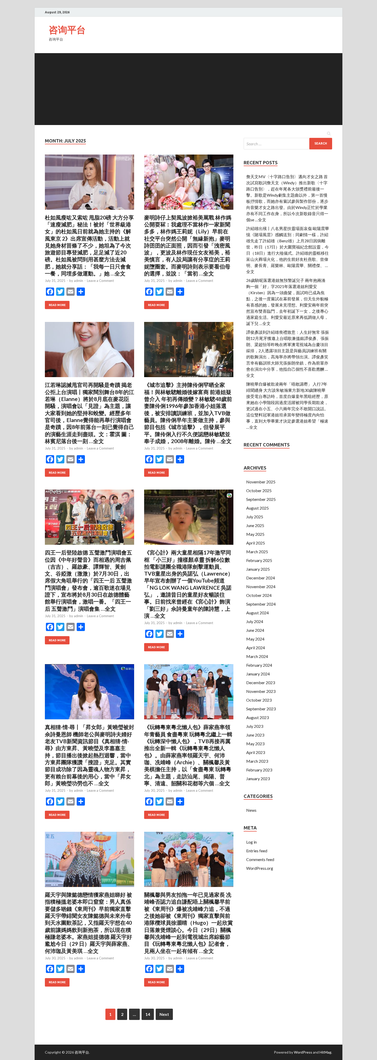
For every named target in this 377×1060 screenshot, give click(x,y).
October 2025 (259, 490)
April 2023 (255, 752)
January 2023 (258, 778)
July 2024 (254, 621)
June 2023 (255, 734)
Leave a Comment (100, 281)
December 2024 (260, 577)
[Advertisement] (188, 89)
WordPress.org (259, 868)
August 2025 (257, 507)
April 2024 (255, 647)
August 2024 (257, 612)
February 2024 (259, 665)
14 (147, 1014)
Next (164, 1014)
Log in (251, 841)
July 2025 (254, 516)
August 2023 (257, 717)
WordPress (303, 1052)
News (251, 810)
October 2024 (259, 595)
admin (78, 281)
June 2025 (255, 525)
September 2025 (261, 499)
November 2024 (260, 586)
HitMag (325, 1052)
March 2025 (257, 551)
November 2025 (260, 481)
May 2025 (255, 534)
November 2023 (260, 691)
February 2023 (259, 769)
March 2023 (257, 761)
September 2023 (261, 708)
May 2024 (255, 638)
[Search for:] (288, 143)
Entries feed (256, 850)
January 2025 (258, 569)
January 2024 (258, 673)
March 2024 (257, 656)
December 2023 (260, 682)
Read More (57, 305)
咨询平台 (67, 29)
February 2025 (259, 560)
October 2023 (259, 700)
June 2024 (255, 630)
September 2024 (261, 603)
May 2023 (255, 743)
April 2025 (255, 542)
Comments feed (260, 859)
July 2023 (254, 726)
